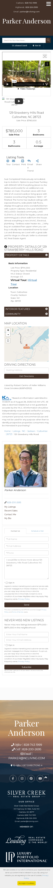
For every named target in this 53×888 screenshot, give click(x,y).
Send (26, 605)
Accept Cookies (26, 883)
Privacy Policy (24, 599)
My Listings (10, 507)
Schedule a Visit (37, 531)
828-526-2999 (31, 7)
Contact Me (10, 514)
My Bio (7, 518)
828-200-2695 (14, 502)
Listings (16, 431)
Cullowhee (42, 431)
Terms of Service (17, 612)
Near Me (38, 45)
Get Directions (26, 376)
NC (23, 431)
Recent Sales (10, 510)
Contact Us (15, 531)
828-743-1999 (31, 3)
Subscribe (26, 667)
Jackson (31, 431)
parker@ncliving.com (30, 11)
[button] (48, 40)
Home (7, 431)
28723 (9, 434)
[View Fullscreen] (8, 341)
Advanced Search (21, 45)
